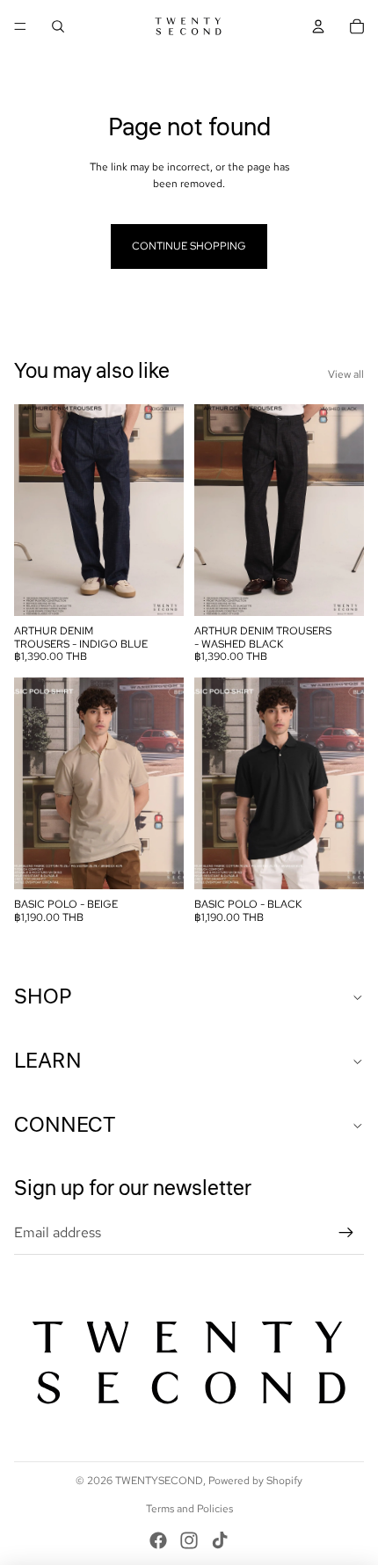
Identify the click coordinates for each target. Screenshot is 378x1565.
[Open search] (58, 26)
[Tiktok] (219, 1540)
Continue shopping (189, 246)
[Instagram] (189, 1540)
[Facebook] (158, 1540)
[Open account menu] (318, 26)
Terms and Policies (189, 1509)
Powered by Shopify (255, 1481)
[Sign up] (346, 1232)
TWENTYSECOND (159, 1481)
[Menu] (20, 26)
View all (346, 374)
